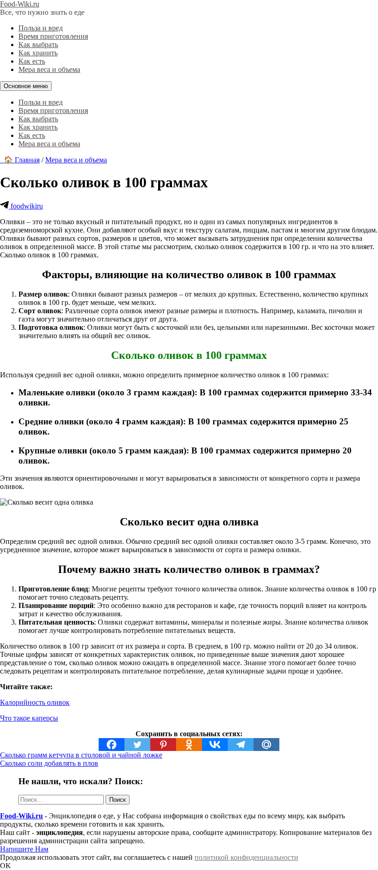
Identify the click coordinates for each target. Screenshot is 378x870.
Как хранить (38, 53)
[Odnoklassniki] (189, 744)
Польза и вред (40, 28)
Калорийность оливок (35, 702)
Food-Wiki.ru (19, 4)
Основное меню (26, 86)
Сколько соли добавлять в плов (49, 763)
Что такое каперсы (29, 718)
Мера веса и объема (49, 69)
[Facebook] (111, 744)
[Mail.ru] (266, 744)
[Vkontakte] (215, 744)
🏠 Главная (20, 160)
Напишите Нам (24, 849)
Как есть (31, 61)
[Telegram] (241, 744)
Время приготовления (53, 36)
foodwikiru (26, 206)
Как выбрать (38, 44)
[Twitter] (137, 744)
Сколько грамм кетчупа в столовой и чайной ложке (81, 755)
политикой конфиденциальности (246, 857)
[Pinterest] (163, 744)
